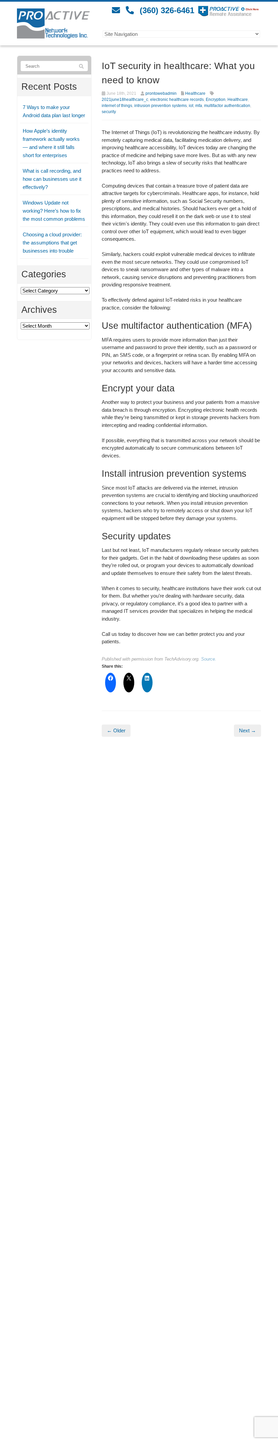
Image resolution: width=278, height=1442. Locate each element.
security (109, 111)
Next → (247, 730)
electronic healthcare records (177, 99)
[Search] (81, 66)
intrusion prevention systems (160, 105)
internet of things (117, 105)
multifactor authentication (227, 105)
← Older (116, 730)
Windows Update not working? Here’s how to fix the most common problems (54, 211)
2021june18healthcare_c (125, 99)
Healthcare (195, 93)
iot (191, 105)
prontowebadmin (161, 93)
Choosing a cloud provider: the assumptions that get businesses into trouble (52, 243)
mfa (198, 105)
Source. (208, 659)
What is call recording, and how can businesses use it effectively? (52, 179)
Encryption (215, 99)
